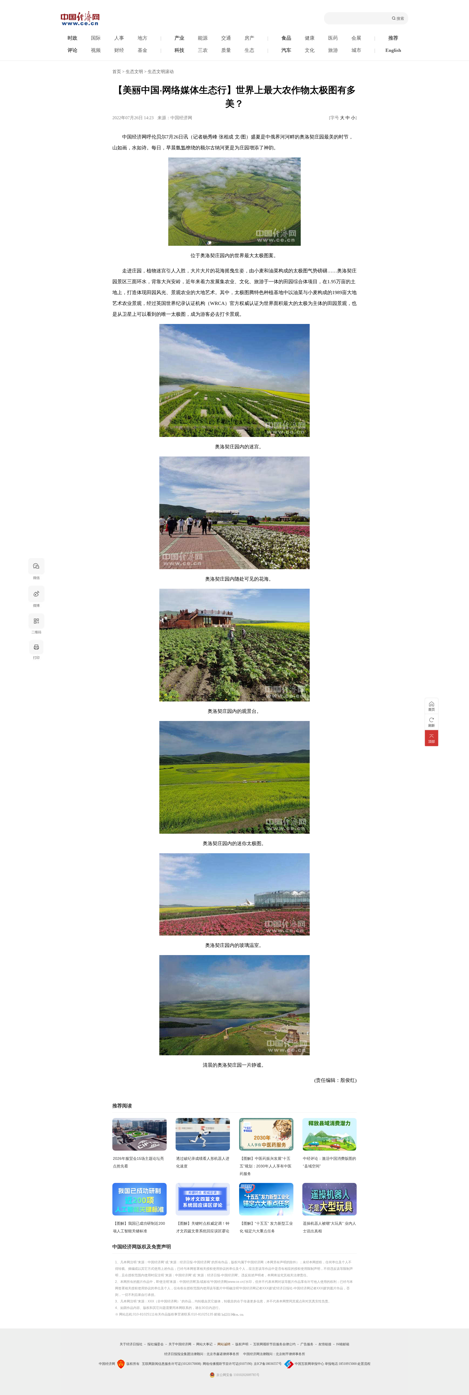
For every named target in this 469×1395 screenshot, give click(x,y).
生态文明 (134, 71)
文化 (310, 50)
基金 (142, 50)
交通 (226, 38)
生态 (249, 50)
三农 (203, 50)
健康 (310, 38)
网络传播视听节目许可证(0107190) (227, 1364)
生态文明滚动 (161, 71)
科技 (179, 50)
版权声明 (241, 1344)
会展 (356, 38)
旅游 (333, 50)
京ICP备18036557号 (268, 1364)
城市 (356, 50)
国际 (96, 38)
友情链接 (324, 1344)
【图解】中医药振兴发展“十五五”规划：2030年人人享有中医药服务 (265, 1166)
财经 (119, 50)
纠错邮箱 (342, 1344)
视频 (96, 50)
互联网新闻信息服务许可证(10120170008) (171, 1364)
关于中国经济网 (180, 1344)
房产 (249, 38)
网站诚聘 (223, 1344)
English (393, 50)
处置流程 (363, 1364)
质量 (226, 50)
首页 (116, 71)
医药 (333, 38)
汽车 (286, 50)
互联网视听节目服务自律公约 (274, 1344)
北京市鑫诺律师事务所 (223, 1354)
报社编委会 (155, 1344)
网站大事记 (204, 1344)
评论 (72, 50)
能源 (203, 38)
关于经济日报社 (131, 1344)
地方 (142, 38)
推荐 (393, 38)
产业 (179, 38)
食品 (286, 38)
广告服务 (306, 1344)
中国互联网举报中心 (309, 1364)
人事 (119, 38)
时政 (72, 38)
